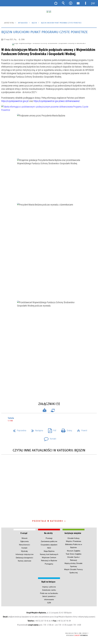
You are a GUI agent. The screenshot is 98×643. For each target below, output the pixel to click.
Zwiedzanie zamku (49, 590)
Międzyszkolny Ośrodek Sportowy (73, 564)
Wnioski (24, 538)
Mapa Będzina (49, 551)
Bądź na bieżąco (48, 582)
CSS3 (44, 633)
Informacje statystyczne (24, 554)
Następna (36, 430)
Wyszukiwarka (63, 3)
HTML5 (41, 633)
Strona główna (56, 3)
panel (93, 3)
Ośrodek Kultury (73, 538)
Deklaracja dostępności (24, 558)
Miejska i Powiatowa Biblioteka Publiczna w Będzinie (73, 544)
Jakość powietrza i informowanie (49, 597)
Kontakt (49, 438)
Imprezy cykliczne (49, 587)
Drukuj (65, 430)
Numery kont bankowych (49, 554)
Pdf (51, 430)
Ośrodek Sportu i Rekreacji (73, 558)
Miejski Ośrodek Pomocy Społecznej (73, 571)
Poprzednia (18, 430)
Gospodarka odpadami (49, 545)
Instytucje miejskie (73, 533)
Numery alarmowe (24, 561)
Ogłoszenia (24, 541)
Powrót (81, 430)
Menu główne (78, 3)
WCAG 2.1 (53, 633)
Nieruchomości (24, 545)
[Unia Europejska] (50, 11)
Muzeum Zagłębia (73, 551)
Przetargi (49, 538)
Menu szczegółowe (85, 3)
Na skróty (48, 533)
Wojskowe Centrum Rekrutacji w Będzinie (49, 559)
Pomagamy (49, 564)
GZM (49, 603)
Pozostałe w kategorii (47, 521)
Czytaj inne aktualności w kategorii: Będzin (49, 450)
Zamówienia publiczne (49, 541)
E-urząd (24, 533)
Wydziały (24, 551)
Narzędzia (71, 3)
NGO (49, 548)
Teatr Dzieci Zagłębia (73, 554)
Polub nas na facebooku (49, 593)
